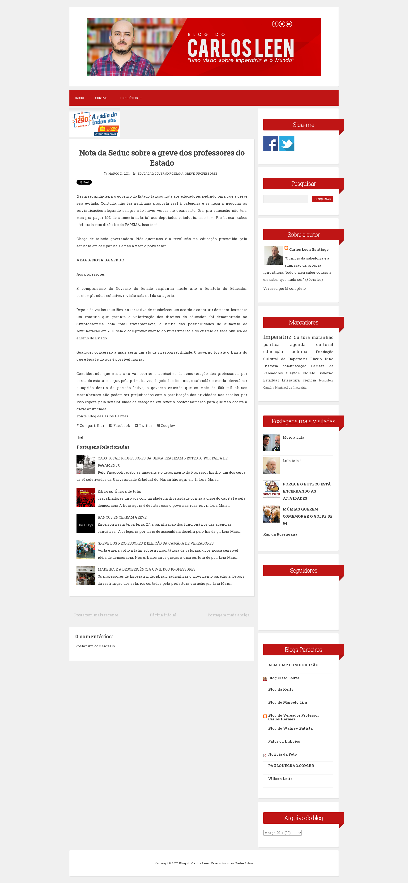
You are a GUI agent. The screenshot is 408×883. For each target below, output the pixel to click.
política (271, 344)
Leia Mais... (209, 479)
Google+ (167, 425)
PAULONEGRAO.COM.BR (291, 765)
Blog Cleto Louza (283, 677)
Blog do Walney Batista (290, 728)
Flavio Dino (321, 358)
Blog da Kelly (281, 689)
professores (206, 173)
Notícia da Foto (282, 754)
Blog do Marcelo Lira (287, 702)
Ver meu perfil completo (284, 288)
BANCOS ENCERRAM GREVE (122, 517)
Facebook (121, 425)
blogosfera (326, 380)
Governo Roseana (169, 173)
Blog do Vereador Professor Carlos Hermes (293, 717)
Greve (190, 173)
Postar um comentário (95, 646)
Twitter (145, 425)
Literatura (291, 380)
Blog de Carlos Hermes (108, 416)
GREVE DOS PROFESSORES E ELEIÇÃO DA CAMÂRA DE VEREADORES (156, 543)
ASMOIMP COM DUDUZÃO (293, 664)
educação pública (285, 351)
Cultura (302, 337)
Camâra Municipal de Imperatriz (285, 387)
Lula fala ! (292, 460)
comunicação (294, 366)
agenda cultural (311, 344)
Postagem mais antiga (229, 614)
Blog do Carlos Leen (194, 863)
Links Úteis (129, 98)
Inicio (79, 98)
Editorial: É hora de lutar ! (120, 491)
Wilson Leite (280, 778)
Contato (101, 98)
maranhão (322, 337)
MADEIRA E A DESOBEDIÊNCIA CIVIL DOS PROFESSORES (147, 569)
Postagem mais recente (96, 614)
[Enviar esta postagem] (80, 437)
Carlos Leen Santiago (309, 249)
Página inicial (163, 614)
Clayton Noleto (300, 373)
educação (145, 173)
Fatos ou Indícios (284, 741)
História (270, 366)
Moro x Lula (293, 437)
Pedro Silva (244, 863)
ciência (309, 380)
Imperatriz (277, 337)
